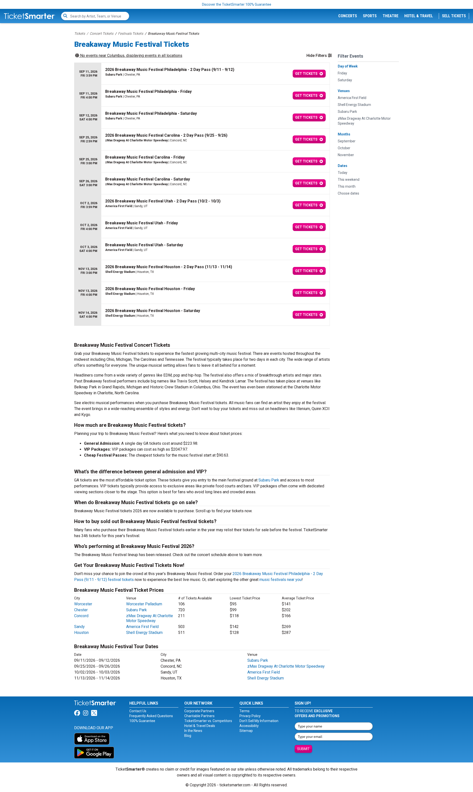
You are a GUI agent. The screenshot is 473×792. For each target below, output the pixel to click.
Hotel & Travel (418, 16)
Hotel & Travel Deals (199, 726)
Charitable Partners (199, 716)
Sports (370, 16)
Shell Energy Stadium (144, 632)
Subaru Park (268, 480)
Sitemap (246, 731)
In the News (193, 731)
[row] (202, 74)
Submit (303, 749)
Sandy (79, 626)
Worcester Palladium (144, 604)
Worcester (83, 604)
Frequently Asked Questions (151, 716)
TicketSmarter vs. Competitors (208, 721)
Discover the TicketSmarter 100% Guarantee (236, 4)
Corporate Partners (199, 711)
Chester (81, 610)
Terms (244, 711)
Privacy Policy (250, 716)
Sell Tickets (454, 16)
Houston (81, 632)
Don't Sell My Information (258, 721)
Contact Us (137, 711)
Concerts (347, 16)
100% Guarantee (142, 721)
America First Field (142, 626)
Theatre (390, 16)
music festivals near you (280, 579)
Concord (81, 615)
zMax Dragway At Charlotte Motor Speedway (149, 618)
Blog (187, 736)
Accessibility (249, 726)
